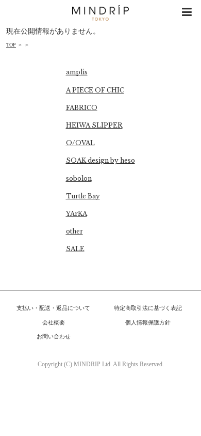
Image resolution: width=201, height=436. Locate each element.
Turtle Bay (83, 196)
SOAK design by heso (100, 160)
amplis (77, 72)
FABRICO (81, 108)
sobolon (79, 178)
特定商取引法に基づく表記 (148, 308)
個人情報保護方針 (148, 322)
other (74, 231)
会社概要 (53, 322)
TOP (11, 45)
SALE (75, 249)
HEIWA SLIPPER (94, 125)
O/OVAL (80, 143)
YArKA (76, 213)
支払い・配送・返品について (53, 308)
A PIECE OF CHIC (95, 90)
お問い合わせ (54, 336)
